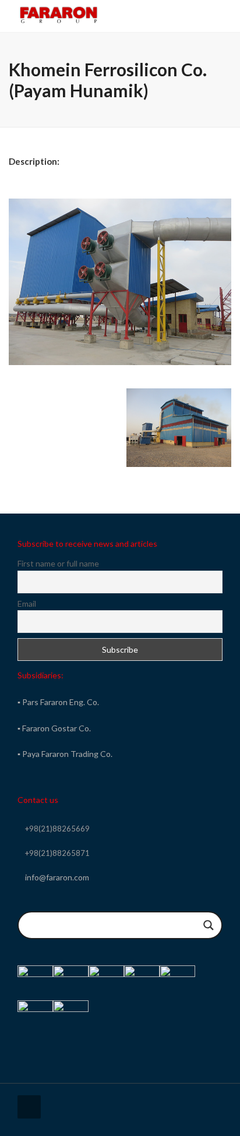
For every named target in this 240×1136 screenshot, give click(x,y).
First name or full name (58, 563)
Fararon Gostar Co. (56, 728)
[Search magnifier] (208, 925)
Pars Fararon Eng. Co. (60, 702)
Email (26, 603)
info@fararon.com (57, 877)
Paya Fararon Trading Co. (67, 754)
